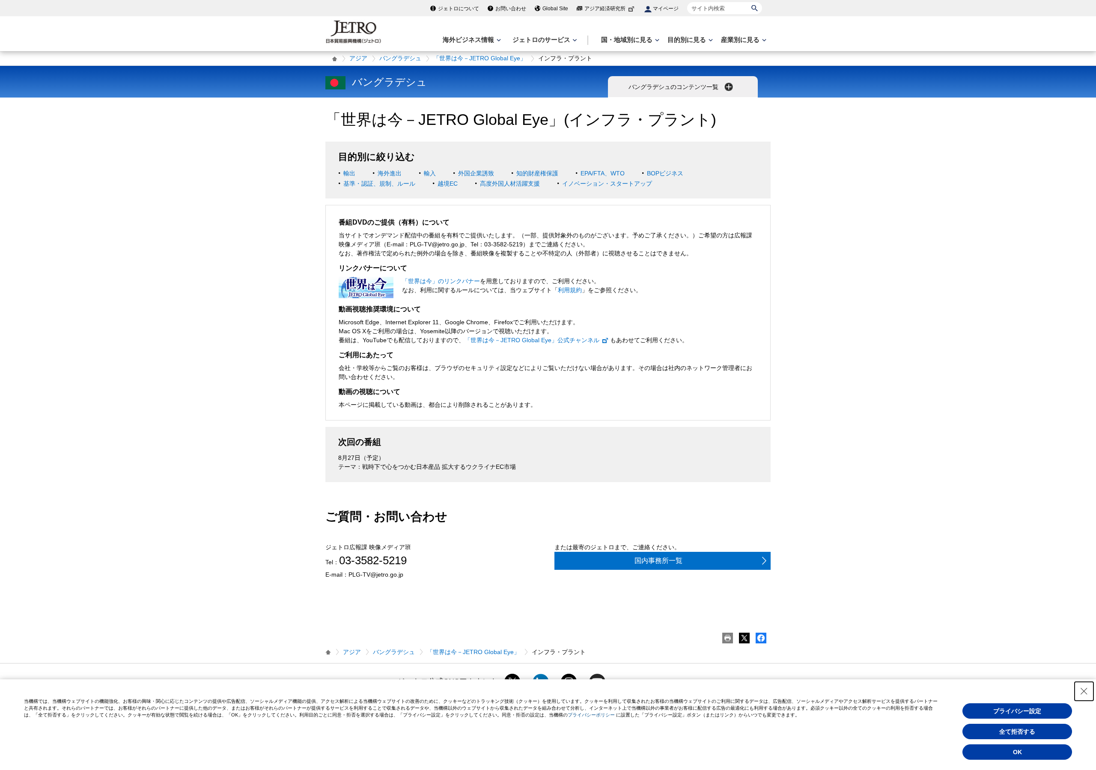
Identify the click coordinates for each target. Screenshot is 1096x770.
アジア (358, 58)
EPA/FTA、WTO (603, 173)
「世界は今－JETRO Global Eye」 (479, 58)
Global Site (555, 9)
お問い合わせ (510, 9)
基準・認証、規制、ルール (379, 183)
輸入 (430, 173)
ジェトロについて (458, 9)
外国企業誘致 (476, 173)
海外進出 (390, 173)
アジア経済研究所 (604, 9)
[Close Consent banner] (1084, 691)
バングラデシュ (400, 58)
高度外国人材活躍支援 (510, 183)
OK (1017, 752)
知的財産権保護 (537, 173)
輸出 (349, 173)
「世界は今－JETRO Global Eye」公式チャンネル (532, 340)
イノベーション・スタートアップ (607, 183)
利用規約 (570, 290)
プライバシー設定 (1017, 711)
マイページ (666, 9)
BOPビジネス (665, 173)
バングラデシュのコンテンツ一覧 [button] (674, 86)
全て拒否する (1017, 731)
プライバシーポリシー (591, 714)
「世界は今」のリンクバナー (441, 281)
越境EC (448, 183)
